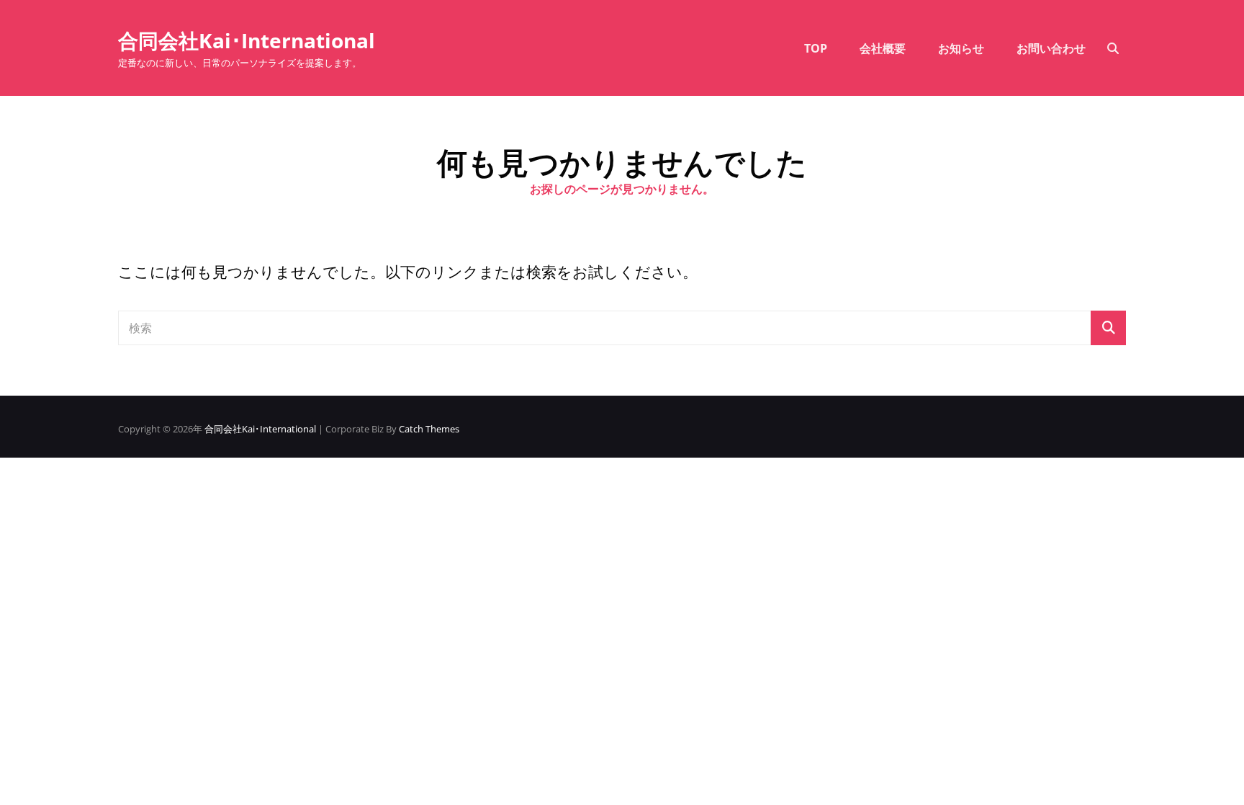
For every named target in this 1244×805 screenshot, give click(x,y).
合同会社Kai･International (246, 40)
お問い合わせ (1051, 48)
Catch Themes (429, 428)
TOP (815, 48)
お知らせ (961, 48)
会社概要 (883, 48)
